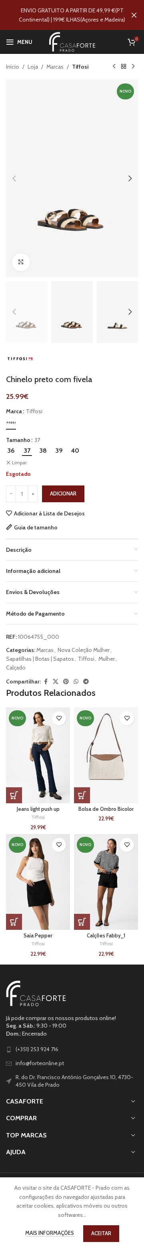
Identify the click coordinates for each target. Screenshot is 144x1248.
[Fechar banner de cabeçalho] (134, 15)
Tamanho (18, 440)
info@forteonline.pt (40, 1063)
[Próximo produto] (133, 66)
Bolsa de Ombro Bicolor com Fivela (106, 812)
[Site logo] (72, 41)
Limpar (19, 463)
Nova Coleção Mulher (84, 650)
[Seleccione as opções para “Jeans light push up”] (14, 795)
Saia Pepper (38, 936)
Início (12, 66)
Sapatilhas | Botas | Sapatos (40, 658)
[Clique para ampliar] (21, 262)
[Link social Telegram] (86, 681)
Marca (14, 411)
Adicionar (63, 493)
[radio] (11, 423)
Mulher (106, 658)
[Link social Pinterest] (66, 681)
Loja (33, 66)
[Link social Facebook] (45, 681)
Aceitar (101, 1233)
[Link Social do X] (55, 681)
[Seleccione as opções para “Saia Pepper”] (14, 922)
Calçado (16, 667)
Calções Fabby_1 (106, 936)
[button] (14, 178)
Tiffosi (80, 66)
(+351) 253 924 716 (37, 1049)
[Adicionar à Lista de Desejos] (59, 718)
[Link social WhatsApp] (76, 681)
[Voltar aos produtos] (123, 66)
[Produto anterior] (114, 66)
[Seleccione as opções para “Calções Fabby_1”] (82, 922)
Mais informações (50, 1233)
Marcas (55, 66)
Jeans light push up (38, 809)
